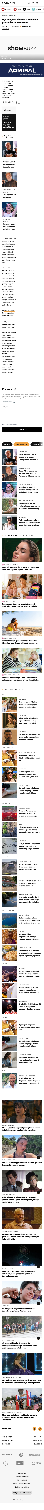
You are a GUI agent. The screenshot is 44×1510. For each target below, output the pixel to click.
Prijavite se (22, 429)
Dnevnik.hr (8, 9)
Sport (28, 9)
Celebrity (38, 1437)
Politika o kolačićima (22, 1487)
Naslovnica (7, 1437)
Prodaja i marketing (22, 1477)
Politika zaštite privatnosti (22, 1484)
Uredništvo (22, 1473)
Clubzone (38, 1444)
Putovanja (38, 9)
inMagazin (6, 1444)
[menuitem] (37, 3)
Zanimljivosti (8, 1440)
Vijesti (19, 9)
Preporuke (37, 1440)
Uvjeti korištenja (22, 1480)
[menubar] (37, 3)
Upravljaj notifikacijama (23, 1493)
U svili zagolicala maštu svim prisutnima (8, 324)
